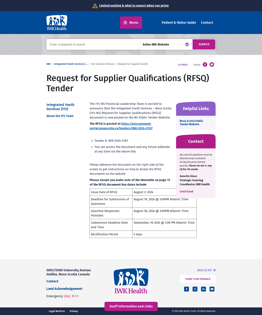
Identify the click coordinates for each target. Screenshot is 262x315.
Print (184, 64)
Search (204, 44)
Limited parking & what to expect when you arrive (134, 5)
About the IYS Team (60, 116)
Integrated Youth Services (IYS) (60, 107)
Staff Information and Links (131, 306)
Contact (207, 22)
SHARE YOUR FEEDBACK (198, 279)
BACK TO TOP (204, 270)
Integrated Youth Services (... (71, 64)
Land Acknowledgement (64, 289)
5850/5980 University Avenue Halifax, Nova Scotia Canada (68, 272)
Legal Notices (57, 311)
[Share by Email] (212, 64)
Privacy (74, 311)
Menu (133, 22)
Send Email (186, 191)
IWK (48, 64)
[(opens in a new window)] (205, 64)
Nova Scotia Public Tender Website (191, 122)
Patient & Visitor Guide (179, 22)
